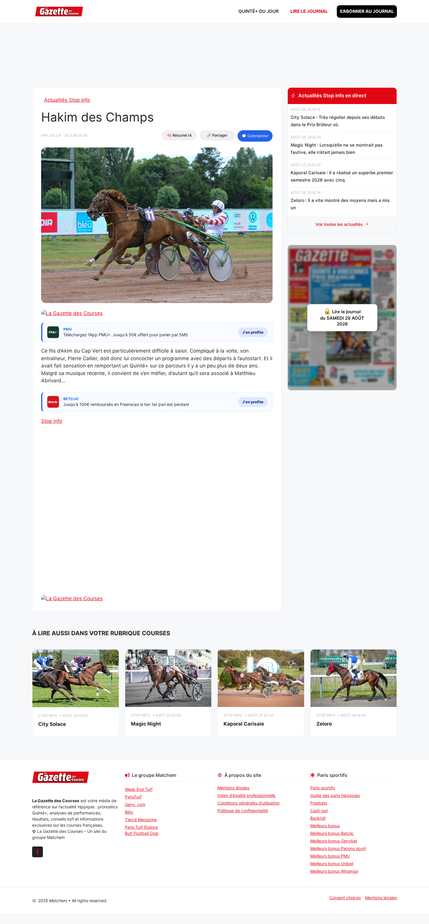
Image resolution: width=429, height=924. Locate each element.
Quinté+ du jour (258, 11)
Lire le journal (309, 11)
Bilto (129, 811)
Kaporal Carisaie (244, 724)
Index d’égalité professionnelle (246, 795)
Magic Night (146, 724)
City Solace (52, 724)
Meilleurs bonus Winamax (334, 871)
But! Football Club (141, 833)
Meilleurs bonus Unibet (331, 863)
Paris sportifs (322, 787)
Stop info (51, 421)
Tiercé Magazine (141, 819)
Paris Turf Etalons (141, 827)
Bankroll (317, 818)
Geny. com (135, 804)
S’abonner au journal (367, 11)
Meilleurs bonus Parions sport (338, 848)
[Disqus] (157, 520)
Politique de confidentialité (242, 810)
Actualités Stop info (67, 100)
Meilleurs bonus (325, 825)
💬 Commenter (255, 135)
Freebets (318, 802)
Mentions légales (233, 787)
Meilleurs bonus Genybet (333, 840)
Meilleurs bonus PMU (330, 855)
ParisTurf (133, 796)
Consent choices (345, 897)
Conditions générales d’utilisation (248, 802)
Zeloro (324, 724)
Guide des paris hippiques (335, 795)
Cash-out (319, 810)
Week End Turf (139, 789)
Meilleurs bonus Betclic (332, 833)
